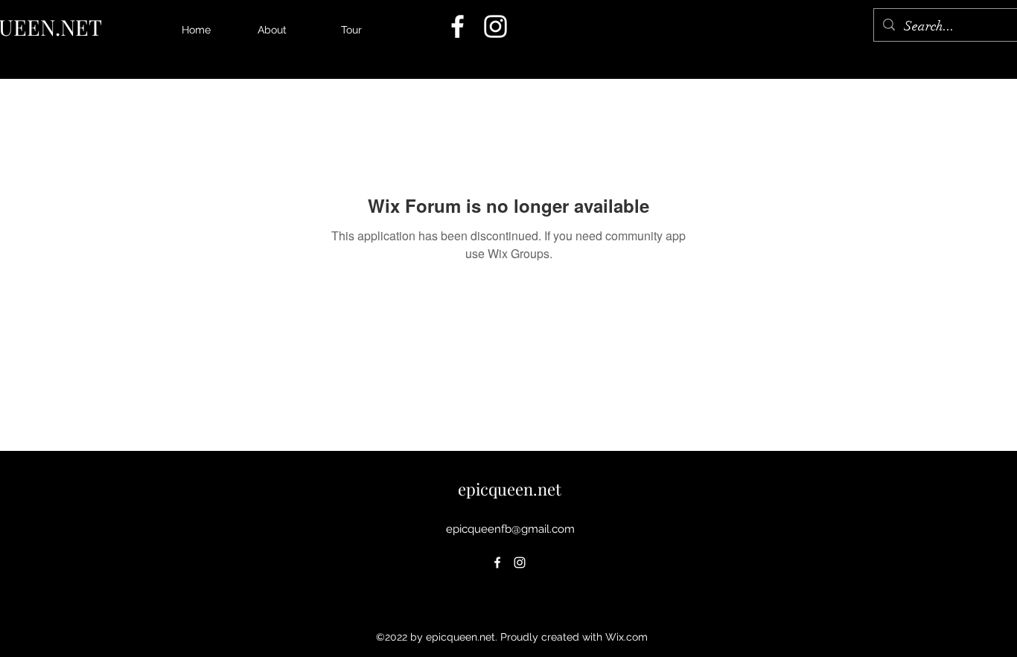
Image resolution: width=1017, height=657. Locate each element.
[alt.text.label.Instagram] (495, 26)
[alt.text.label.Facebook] (457, 26)
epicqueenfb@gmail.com (510, 529)
